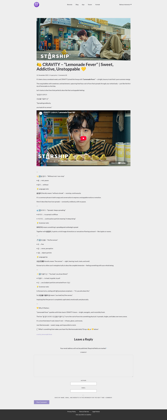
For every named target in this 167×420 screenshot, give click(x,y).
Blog (77, 4)
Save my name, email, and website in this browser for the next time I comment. (83, 397)
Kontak (97, 4)
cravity (39, 334)
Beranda (69, 4)
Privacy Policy (71, 411)
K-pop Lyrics (53, 75)
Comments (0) (62, 75)
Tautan (90, 4)
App (83, 4)
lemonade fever (47, 334)
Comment (83, 352)
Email (84, 388)
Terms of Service (84, 411)
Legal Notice (96, 411)
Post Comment (42, 402)
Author (83, 380)
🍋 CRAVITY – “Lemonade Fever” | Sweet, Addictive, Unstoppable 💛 (75, 66)
